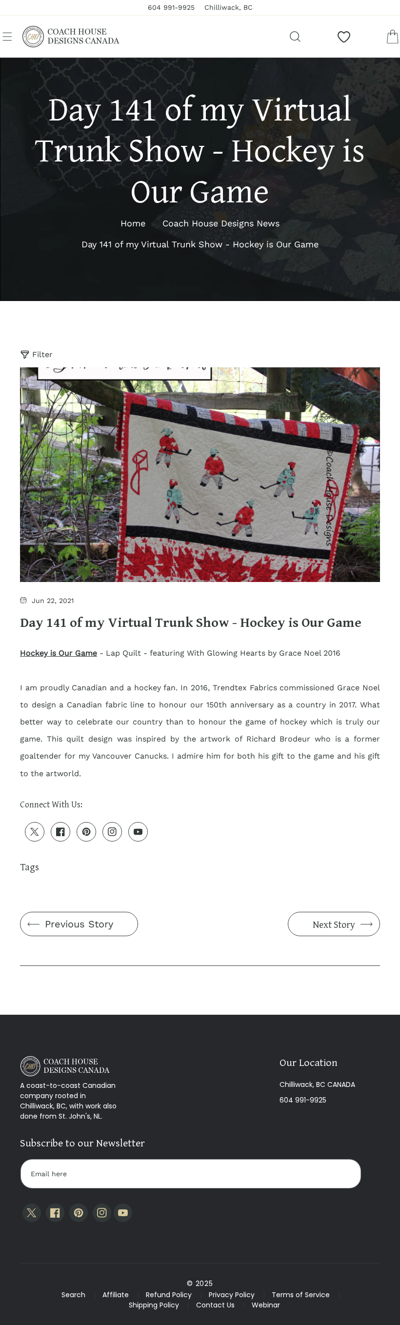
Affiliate (115, 1295)
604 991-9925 (303, 1100)
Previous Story (79, 924)
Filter (42, 354)
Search (73, 1295)
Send (344, 1174)
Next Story (334, 924)
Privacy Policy (232, 1295)
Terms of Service (301, 1295)
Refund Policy (169, 1295)
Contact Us (215, 1305)
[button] (7, 36)
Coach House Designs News (221, 223)
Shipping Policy (154, 1305)
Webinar (266, 1305)
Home (132, 223)
